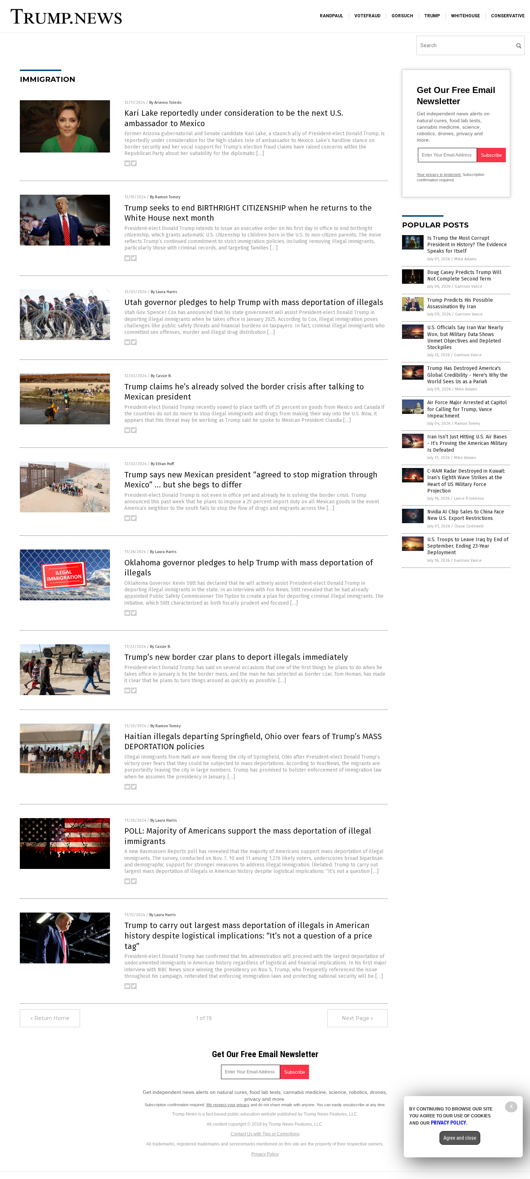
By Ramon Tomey (165, 197)
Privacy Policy (265, 1154)
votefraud (367, 15)
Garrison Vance (468, 286)
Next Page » (357, 1018)
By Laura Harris (164, 292)
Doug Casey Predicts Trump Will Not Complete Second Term (464, 275)
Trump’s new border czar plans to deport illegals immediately (236, 657)
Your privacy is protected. (439, 174)
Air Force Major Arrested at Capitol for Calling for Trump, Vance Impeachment (467, 409)
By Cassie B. (161, 376)
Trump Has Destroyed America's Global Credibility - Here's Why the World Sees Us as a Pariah (467, 374)
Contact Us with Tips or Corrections (265, 1133)
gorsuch (402, 15)
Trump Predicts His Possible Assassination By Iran (460, 303)
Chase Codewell (468, 526)
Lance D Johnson (469, 498)
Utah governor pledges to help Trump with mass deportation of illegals (253, 302)
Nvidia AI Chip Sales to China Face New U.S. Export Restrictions (465, 515)
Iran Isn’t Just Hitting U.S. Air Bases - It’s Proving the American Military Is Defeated (467, 443)
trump (432, 15)
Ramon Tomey (467, 423)
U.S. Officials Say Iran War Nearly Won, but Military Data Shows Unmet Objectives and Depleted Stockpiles (465, 337)
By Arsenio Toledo (165, 102)
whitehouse (465, 15)
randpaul (331, 15)
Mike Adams (465, 259)
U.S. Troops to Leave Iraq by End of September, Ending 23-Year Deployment (467, 546)
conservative (508, 15)
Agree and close (459, 1138)
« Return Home (50, 1018)
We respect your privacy (227, 1105)
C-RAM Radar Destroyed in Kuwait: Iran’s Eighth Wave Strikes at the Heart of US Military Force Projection (466, 481)
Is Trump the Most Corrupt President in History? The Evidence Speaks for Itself (467, 244)
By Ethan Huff (162, 464)
